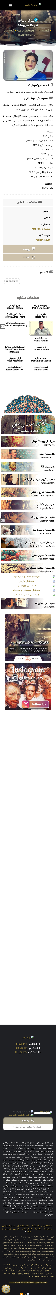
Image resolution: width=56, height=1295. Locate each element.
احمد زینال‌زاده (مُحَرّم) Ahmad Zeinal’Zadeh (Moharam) (15, 350)
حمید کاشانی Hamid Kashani (41, 339)
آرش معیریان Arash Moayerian (15, 359)
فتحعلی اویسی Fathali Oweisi (41, 368)
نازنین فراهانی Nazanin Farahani (15, 307)
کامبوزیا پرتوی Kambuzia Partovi (14, 368)
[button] (10, 5)
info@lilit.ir (21, 1044)
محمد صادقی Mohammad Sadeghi (41, 359)
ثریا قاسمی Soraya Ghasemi (41, 348)
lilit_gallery (21, 1048)
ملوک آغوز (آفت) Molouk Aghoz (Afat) (15, 315)
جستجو (26, 1120)
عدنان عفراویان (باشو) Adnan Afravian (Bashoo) (15, 324)
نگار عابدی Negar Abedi (41, 315)
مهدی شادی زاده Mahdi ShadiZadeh (41, 307)
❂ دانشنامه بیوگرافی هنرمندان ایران (33, 30)
